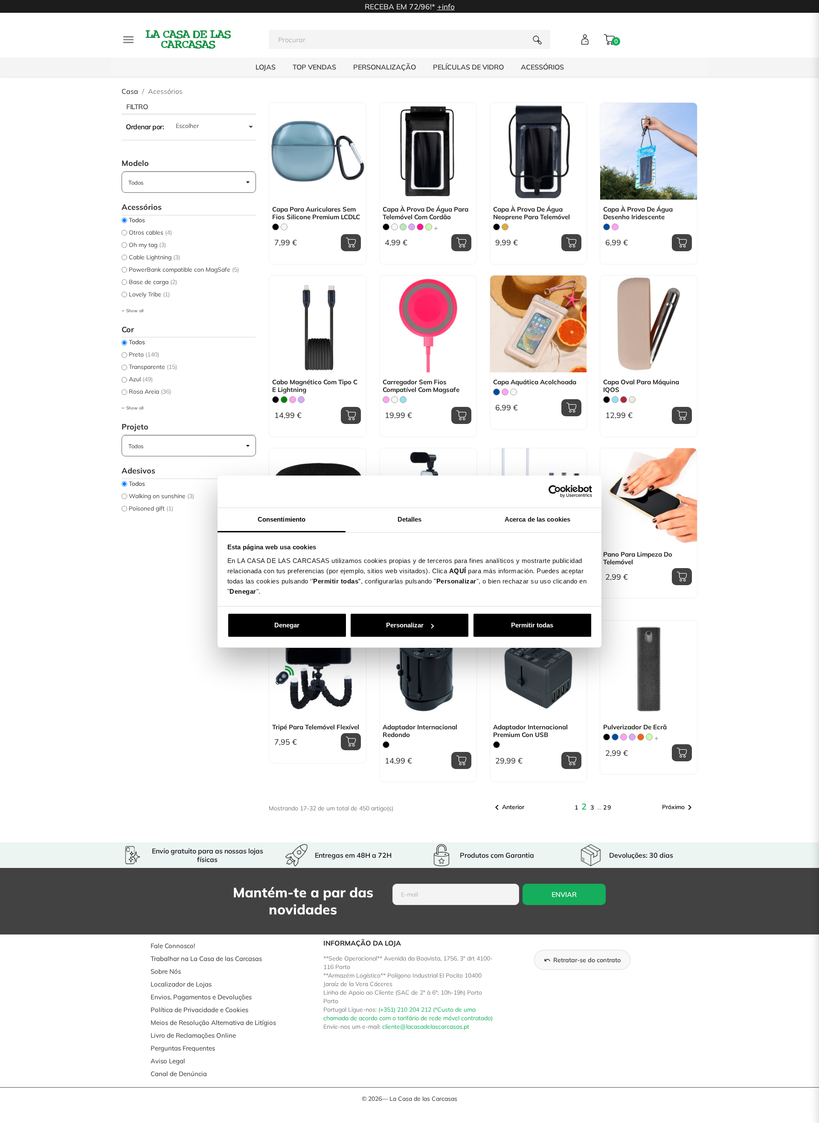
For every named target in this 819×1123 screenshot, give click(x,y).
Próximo (678, 807)
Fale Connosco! (173, 946)
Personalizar (405, 625)
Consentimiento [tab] (281, 519)
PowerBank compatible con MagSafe (184, 269)
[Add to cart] (351, 242)
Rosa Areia (150, 391)
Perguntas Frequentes (183, 1048)
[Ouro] (505, 226)
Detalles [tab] (410, 519)
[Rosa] (615, 226)
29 (607, 807)
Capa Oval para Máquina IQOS (641, 386)
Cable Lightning (154, 257)
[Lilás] (411, 226)
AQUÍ (457, 571)
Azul (141, 379)
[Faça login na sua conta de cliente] (585, 39)
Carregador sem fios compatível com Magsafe (421, 386)
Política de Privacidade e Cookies (199, 1010)
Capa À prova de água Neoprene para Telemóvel (531, 213)
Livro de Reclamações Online (193, 1035)
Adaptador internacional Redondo (420, 731)
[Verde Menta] (403, 226)
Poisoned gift (151, 508)
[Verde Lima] (428, 226)
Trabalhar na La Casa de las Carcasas (206, 959)
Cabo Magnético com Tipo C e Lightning (314, 386)
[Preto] (275, 226)
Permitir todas (532, 625)
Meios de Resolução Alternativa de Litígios (213, 1023)
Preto (144, 354)
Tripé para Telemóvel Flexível (315, 727)
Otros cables (150, 232)
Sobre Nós (166, 971)
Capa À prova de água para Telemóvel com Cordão (425, 213)
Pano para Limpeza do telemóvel (637, 558)
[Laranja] (640, 737)
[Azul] (606, 226)
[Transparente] (284, 226)
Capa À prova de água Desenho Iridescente (638, 213)
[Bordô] (623, 399)
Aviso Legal (168, 1061)
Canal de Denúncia (179, 1074)
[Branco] (394, 226)
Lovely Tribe (149, 294)
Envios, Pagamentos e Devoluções (201, 997)
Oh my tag (147, 245)
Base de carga (153, 282)
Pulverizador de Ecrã (635, 727)
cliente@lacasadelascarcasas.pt (425, 1026)
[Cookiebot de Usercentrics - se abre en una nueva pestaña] (554, 491)
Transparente (153, 367)
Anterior (508, 807)
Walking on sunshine (161, 496)
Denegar (286, 625)
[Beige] (632, 399)
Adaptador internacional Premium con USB (530, 731)
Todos (137, 220)
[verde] (284, 399)
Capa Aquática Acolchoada (534, 382)
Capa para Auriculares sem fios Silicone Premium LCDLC (316, 213)
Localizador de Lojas (181, 984)
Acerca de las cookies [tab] (537, 519)
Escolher (216, 127)
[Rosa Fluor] (420, 226)
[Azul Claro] (403, 399)
